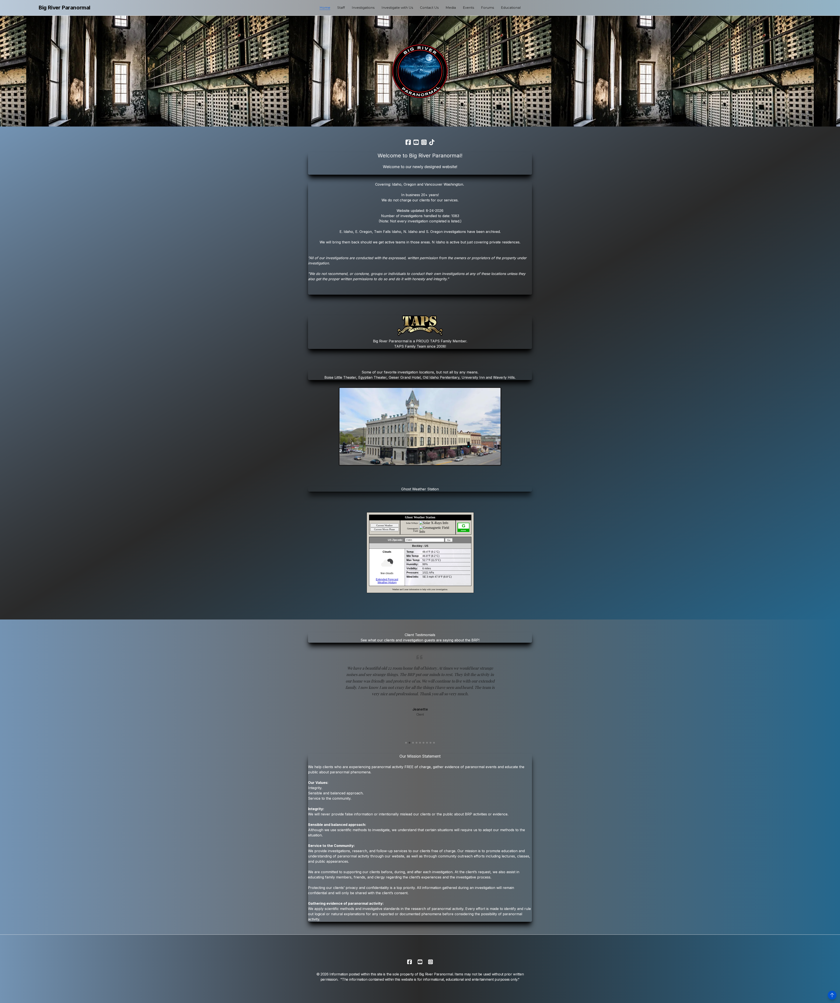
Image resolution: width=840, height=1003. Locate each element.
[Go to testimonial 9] (434, 743)
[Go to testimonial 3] (413, 743)
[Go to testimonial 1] (406, 743)
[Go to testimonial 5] (420, 743)
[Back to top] (832, 995)
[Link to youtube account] (416, 142)
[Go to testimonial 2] (409, 743)
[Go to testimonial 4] (416, 743)
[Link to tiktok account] (431, 142)
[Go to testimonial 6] (423, 743)
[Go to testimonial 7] (427, 743)
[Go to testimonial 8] (430, 743)
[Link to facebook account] (408, 142)
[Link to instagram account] (424, 142)
